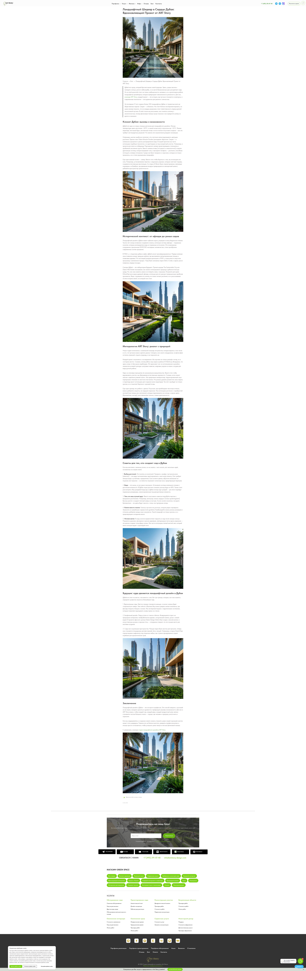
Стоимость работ (160, 909)
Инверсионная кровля (137, 922)
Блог (152, 3)
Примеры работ (159, 906)
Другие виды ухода (112, 909)
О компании (191, 948)
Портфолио (115, 3)
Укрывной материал (189, 876)
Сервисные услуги (153, 876)
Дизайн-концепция (136, 906)
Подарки (181, 922)
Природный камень (172, 880)
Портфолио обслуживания (160, 948)
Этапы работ (182, 909)
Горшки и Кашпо (133, 880)
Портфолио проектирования (138, 948)
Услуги (124, 3)
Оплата (155, 952)
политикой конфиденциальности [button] (162, 841)
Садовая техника (133, 885)
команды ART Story (131, 97)
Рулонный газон (139, 876)
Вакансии (181, 948)
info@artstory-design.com (175, 857)
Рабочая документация (137, 909)
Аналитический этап (137, 903)
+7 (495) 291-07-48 (266, 3)
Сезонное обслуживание (114, 903)
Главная (125, 81)
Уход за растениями (112, 906)
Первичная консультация (162, 912)
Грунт (184, 880)
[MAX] (283, 3)
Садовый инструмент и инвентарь (152, 880)
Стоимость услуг (159, 922)
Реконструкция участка (164, 900)
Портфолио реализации (118, 948)
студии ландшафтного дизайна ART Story (151, 730)
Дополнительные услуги (185, 928)
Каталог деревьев (124, 876)
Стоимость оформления (185, 925)
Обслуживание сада (115, 900)
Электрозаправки (178, 885)
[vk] (280, 3)
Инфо (139, 3)
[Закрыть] (303, 969)
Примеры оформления (185, 930)
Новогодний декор (185, 919)
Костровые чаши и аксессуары (151, 885)
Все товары (111, 876)
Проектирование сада (139, 900)
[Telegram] (276, 3)
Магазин (132, 3)
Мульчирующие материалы (116, 880)
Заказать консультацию (161, 925)
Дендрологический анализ (162, 903)
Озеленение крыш (138, 919)
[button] (294, 3)
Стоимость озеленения (113, 922)
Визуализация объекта (187, 900)
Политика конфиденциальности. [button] (153, 966)
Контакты (158, 3)
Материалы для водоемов (116, 885)
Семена (167, 885)
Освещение (193, 880)
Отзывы (146, 3)
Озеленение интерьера (116, 919)
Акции (173, 948)
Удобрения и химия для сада (170, 876)
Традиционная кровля (137, 925)
